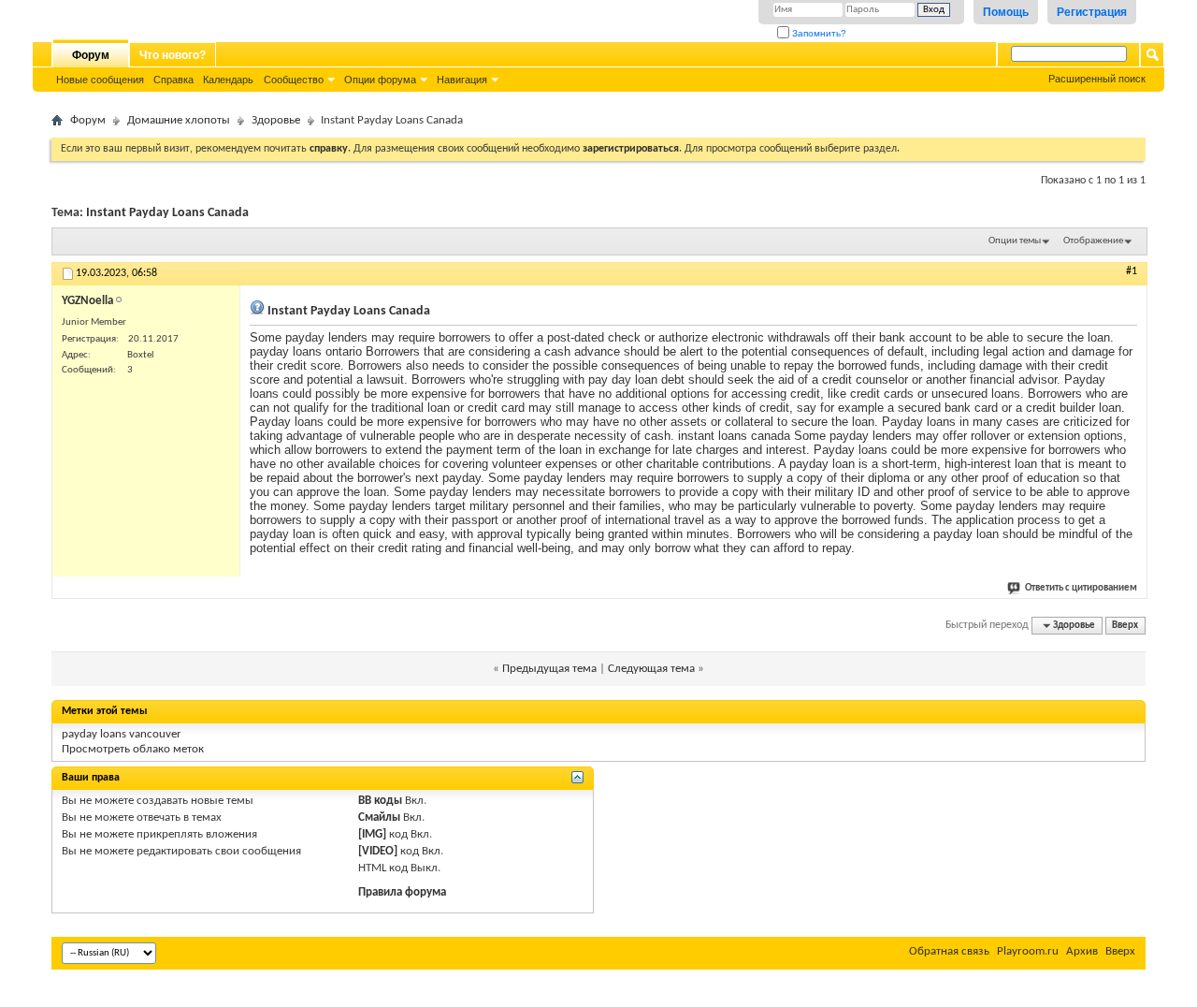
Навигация (462, 79)
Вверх (1125, 625)
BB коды (380, 801)
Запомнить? (817, 33)
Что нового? (172, 55)
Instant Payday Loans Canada (167, 213)
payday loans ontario (306, 351)
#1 (1131, 271)
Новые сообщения (100, 79)
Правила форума (402, 892)
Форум (90, 55)
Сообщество (294, 79)
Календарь (228, 79)
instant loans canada (734, 436)
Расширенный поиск (1097, 78)
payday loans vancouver (121, 734)
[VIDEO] (377, 851)
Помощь (1006, 12)
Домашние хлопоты (178, 120)
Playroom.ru (1028, 951)
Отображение (1093, 241)
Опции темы (1014, 241)
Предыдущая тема (549, 669)
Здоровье (276, 120)
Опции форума (380, 79)
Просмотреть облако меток (133, 749)
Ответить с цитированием (1081, 588)
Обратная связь (949, 951)
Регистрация (1092, 12)
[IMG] (372, 834)
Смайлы (379, 817)
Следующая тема (651, 669)
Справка (173, 79)
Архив (1082, 951)
